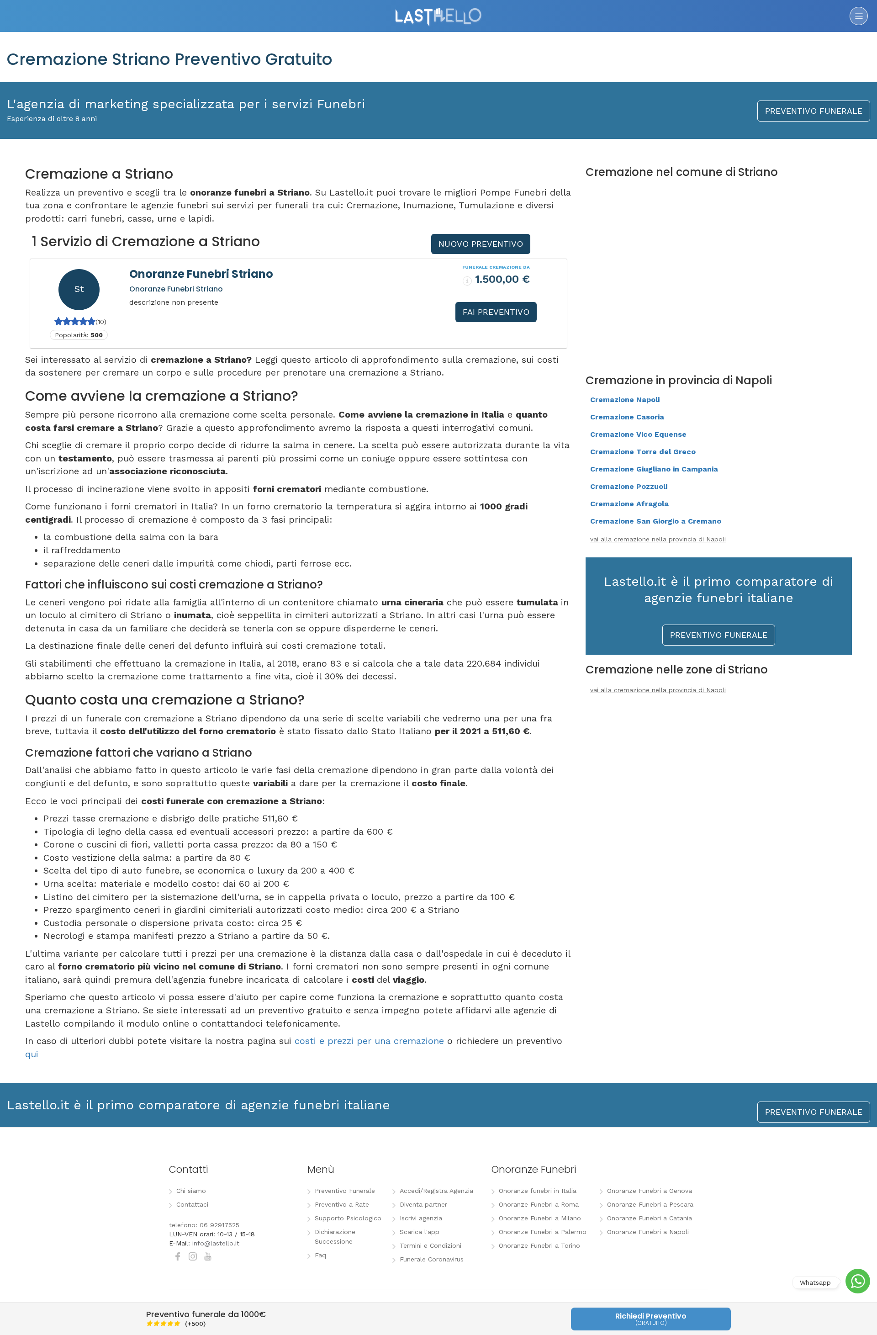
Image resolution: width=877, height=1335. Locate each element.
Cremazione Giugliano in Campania (654, 469)
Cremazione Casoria (627, 417)
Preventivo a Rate (342, 1204)
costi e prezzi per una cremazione (369, 1040)
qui (31, 1054)
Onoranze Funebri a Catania (649, 1218)
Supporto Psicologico (348, 1218)
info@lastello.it (215, 1243)
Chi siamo (191, 1190)
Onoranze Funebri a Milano (540, 1218)
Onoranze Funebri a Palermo (542, 1231)
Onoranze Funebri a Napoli (648, 1231)
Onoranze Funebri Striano (201, 273)
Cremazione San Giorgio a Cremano (655, 521)
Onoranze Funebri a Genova (649, 1190)
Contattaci (192, 1204)
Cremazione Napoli (625, 399)
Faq (320, 1255)
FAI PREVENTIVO (496, 312)
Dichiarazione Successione (335, 1236)
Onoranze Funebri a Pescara (650, 1204)
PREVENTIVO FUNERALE (813, 111)
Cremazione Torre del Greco (643, 451)
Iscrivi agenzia (421, 1218)
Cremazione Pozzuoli (628, 486)
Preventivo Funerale (345, 1190)
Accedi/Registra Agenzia (436, 1190)
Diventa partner (423, 1204)
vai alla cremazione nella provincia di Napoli (658, 539)
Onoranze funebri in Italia (537, 1190)
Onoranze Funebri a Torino (539, 1245)
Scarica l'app (419, 1231)
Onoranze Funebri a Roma (539, 1204)
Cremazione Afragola (629, 503)
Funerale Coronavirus (432, 1259)
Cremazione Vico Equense (638, 434)
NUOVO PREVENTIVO (480, 244)
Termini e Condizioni (430, 1245)
